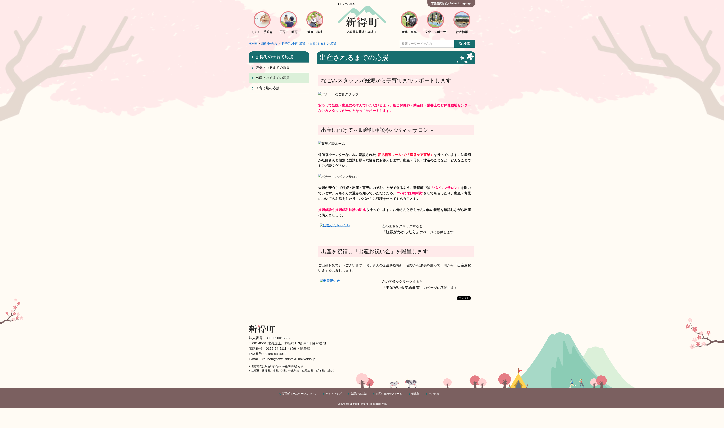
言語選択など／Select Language (451, 3)
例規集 (415, 393)
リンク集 (434, 393)
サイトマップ (333, 393)
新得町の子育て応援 (293, 43)
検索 (466, 44)
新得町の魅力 (269, 43)
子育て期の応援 (267, 88)
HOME (253, 43)
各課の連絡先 (359, 393)
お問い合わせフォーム (389, 393)
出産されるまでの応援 (323, 43)
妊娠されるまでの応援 (273, 67)
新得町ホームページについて (299, 393)
